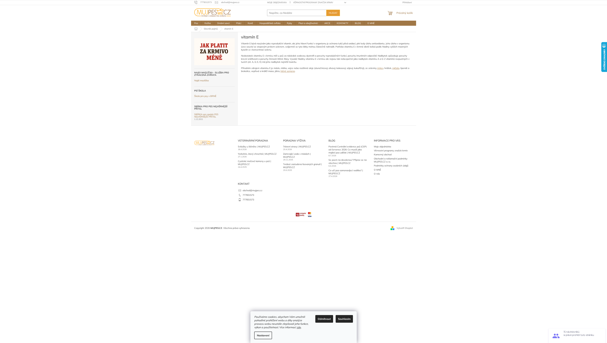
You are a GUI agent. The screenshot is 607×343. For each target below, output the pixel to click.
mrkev (380, 68)
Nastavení (263, 335)
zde (299, 327)
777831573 (248, 195)
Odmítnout (324, 318)
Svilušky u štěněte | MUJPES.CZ (254, 146)
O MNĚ (377, 169)
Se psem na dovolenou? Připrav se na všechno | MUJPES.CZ (347, 161)
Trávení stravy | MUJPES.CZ (297, 146)
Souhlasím (344, 318)
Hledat (333, 12)
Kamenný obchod (382, 154)
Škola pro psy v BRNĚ (205, 96)
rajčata (395, 68)
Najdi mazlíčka (201, 80)
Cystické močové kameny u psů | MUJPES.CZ (254, 163)
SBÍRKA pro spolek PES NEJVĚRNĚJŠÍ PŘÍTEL (206, 115)
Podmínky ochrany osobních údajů (391, 165)
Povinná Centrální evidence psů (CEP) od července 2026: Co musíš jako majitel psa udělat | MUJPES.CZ (347, 149)
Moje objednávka (277, 2)
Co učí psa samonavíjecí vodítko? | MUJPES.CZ (345, 172)
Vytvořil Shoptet (405, 228)
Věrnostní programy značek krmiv (313, 2)
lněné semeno (288, 71)
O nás (377, 173)
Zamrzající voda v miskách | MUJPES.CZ (297, 155)
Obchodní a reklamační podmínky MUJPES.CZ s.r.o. (390, 160)
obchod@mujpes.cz (252, 190)
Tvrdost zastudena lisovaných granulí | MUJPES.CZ (302, 166)
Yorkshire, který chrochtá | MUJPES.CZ (257, 153)
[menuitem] (196, 23)
